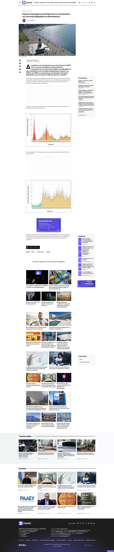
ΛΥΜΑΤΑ (33, 251)
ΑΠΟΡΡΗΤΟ (111, 551)
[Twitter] (20, 63)
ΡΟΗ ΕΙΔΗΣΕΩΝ (82, 78)
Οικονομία (80, 106)
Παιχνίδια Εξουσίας (82, 83)
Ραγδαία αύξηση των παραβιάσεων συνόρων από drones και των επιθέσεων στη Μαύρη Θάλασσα (86, 91)
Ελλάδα (23, 10)
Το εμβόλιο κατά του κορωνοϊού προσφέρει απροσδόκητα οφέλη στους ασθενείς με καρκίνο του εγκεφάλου (36, 368)
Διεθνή (79, 100)
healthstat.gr (40, 490)
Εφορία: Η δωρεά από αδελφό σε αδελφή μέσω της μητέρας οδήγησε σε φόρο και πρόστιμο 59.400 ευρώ (59, 287)
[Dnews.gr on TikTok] (87, 3)
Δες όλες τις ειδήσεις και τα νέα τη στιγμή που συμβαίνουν (49, 261)
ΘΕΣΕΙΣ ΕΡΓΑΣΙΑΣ (63, 2)
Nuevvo (59, 545)
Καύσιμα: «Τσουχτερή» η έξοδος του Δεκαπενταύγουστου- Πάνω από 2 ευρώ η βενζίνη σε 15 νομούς (59, 408)
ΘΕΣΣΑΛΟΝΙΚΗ (40, 251)
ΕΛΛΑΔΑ (48, 2)
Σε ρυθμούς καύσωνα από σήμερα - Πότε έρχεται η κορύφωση (47, 304)
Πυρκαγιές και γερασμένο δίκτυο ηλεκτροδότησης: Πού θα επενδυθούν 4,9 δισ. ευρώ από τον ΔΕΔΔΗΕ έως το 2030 (36, 408)
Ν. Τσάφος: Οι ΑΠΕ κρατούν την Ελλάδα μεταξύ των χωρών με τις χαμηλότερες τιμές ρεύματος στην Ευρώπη (46, 507)
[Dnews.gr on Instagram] (84, 3)
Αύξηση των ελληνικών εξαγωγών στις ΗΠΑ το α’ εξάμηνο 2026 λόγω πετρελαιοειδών (85, 507)
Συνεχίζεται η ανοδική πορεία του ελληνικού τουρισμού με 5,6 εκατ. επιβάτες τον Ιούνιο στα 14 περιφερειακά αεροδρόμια (63, 345)
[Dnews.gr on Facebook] (80, 3)
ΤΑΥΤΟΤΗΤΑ (21, 540)
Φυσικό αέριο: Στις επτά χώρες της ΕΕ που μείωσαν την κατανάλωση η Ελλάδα (47, 425)
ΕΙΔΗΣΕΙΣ (48, 251)
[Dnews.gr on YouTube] (92, 3)
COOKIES (70, 540)
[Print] (20, 72)
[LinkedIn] (20, 66)
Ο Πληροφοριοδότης (86, 261)
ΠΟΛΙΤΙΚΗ (36, 2)
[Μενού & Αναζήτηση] (20, 3)
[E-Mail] (20, 69)
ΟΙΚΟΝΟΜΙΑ (42, 2)
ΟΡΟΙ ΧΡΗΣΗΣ (35, 540)
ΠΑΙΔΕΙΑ (56, 2)
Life (83, 256)
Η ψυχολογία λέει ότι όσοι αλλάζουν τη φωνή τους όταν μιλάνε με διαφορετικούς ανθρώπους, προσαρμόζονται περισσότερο (88, 250)
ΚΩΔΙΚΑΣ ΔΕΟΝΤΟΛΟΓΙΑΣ (78, 540)
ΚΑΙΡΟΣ (80, 359)
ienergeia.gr (20, 490)
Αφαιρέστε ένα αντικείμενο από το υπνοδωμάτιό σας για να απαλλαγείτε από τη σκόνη (48, 385)
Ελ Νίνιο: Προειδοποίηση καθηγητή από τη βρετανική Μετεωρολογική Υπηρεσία (86, 97)
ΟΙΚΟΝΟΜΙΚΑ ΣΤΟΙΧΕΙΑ (90, 540)
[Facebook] (20, 60)
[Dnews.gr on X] (82, 3)
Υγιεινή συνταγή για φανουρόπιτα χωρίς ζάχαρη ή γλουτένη (33, 385)
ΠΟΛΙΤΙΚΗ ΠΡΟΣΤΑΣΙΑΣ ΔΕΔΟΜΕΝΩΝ (47, 540)
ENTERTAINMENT (72, 2)
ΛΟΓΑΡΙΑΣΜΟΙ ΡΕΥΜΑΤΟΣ (84, 362)
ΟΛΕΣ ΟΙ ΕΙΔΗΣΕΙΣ (72, 523)
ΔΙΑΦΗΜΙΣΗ (27, 540)
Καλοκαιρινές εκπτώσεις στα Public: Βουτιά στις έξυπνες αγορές (33, 344)
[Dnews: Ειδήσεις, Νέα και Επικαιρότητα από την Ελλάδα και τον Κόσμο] (27, 2)
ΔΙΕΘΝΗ (52, 2)
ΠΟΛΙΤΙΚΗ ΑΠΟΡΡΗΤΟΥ (61, 540)
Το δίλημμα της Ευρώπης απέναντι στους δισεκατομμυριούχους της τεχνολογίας (85, 110)
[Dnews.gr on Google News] (89, 3)
